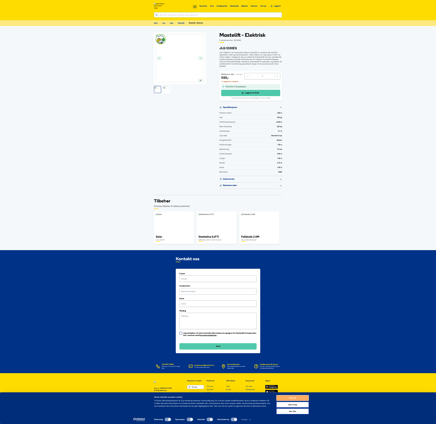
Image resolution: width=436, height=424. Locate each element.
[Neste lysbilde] (200, 58)
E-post (182, 274)
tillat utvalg (292, 405)
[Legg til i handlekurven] (277, 76)
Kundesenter (184, 286)
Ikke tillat (292, 411)
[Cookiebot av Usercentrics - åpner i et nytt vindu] (139, 419)
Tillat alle (292, 398)
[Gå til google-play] (271, 387)
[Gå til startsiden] (159, 6)
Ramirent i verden (194, 381)
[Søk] (156, 14)
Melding (182, 311)
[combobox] (218, 14)
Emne (181, 299)
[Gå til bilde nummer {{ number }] (157, 89)
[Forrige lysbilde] (159, 58)
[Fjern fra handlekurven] (247, 76)
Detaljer (244, 419)
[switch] (190, 419)
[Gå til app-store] (271, 392)
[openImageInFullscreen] (200, 80)
